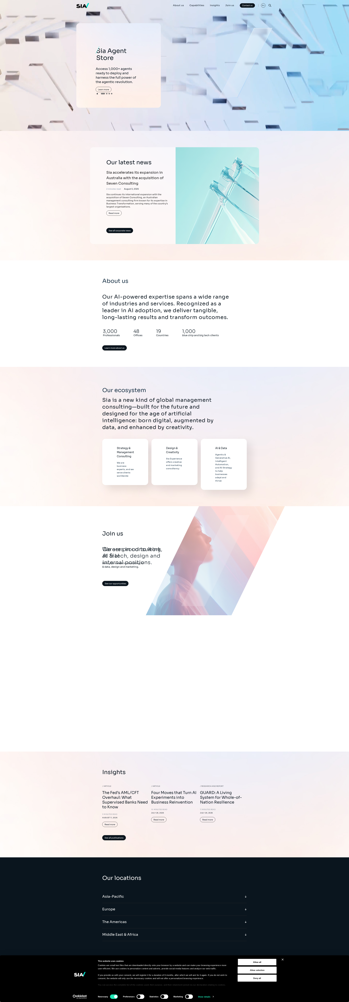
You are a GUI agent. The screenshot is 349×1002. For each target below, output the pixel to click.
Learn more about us (114, 348)
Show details (204, 996)
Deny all (257, 978)
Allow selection (257, 970)
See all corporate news (120, 230)
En (263, 5)
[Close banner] (283, 960)
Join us (229, 5)
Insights (215, 5)
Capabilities (196, 5)
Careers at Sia (111, 583)
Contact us (247, 5)
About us (178, 5)
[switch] (140, 996)
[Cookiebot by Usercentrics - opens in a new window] (80, 997)
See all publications (114, 838)
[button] (101, 92)
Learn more (103, 83)
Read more (114, 213)
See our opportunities (125, 583)
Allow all (257, 962)
